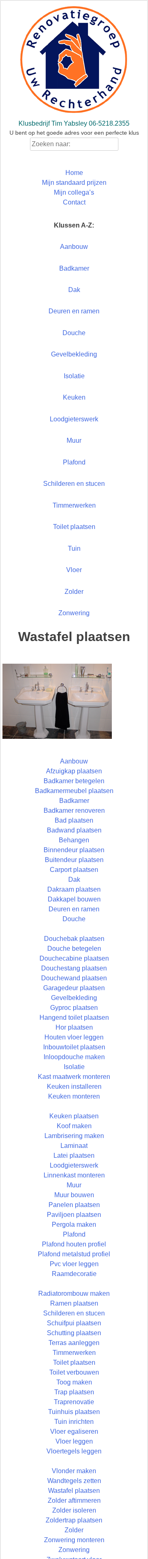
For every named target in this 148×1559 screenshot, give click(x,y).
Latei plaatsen (74, 1155)
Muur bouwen (74, 1194)
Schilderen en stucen (74, 483)
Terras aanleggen (74, 1342)
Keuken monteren (74, 1096)
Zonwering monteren (74, 1539)
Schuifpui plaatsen (74, 1323)
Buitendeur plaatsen (74, 859)
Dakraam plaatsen (74, 889)
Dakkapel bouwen (74, 899)
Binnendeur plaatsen (74, 849)
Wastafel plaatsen (74, 1490)
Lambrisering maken (74, 1135)
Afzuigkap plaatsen (74, 771)
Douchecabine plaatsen (74, 958)
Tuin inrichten (74, 1421)
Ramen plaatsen (74, 1303)
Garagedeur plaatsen (74, 987)
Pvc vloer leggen (74, 1263)
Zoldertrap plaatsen (74, 1520)
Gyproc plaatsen (74, 1007)
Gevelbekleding (74, 354)
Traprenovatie (74, 1401)
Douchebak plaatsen (74, 938)
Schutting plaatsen (74, 1332)
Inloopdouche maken (74, 1056)
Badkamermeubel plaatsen (74, 790)
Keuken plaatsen (74, 1116)
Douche (74, 332)
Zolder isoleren (74, 1510)
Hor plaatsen (74, 1027)
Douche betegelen (74, 948)
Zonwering (74, 612)
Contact (74, 202)
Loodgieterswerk (74, 419)
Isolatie (74, 376)
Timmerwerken (74, 505)
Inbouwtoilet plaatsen (74, 1047)
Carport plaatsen (74, 869)
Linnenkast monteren (74, 1175)
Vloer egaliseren (74, 1431)
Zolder (74, 591)
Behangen (74, 840)
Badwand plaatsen (74, 830)
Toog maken (74, 1382)
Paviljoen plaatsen (74, 1214)
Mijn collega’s (74, 192)
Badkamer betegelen (74, 780)
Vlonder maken (74, 1470)
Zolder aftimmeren (74, 1500)
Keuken (74, 397)
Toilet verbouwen (74, 1372)
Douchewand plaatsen (74, 978)
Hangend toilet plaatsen (74, 1017)
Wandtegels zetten (74, 1480)
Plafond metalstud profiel (74, 1254)
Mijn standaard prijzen (74, 182)
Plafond (74, 462)
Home (74, 172)
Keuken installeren (74, 1086)
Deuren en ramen (74, 311)
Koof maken (74, 1125)
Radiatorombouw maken (74, 1293)
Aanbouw (74, 246)
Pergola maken (74, 1224)
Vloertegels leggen (74, 1451)
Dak (74, 289)
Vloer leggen (74, 1441)
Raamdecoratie (74, 1273)
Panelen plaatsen (74, 1204)
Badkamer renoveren (74, 810)
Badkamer (74, 268)
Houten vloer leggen (74, 1037)
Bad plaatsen (74, 820)
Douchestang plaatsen (74, 968)
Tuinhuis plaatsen (74, 1411)
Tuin (74, 548)
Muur (74, 440)
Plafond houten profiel (74, 1244)
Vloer (74, 569)
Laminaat (74, 1145)
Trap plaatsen (74, 1392)
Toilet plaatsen (74, 526)
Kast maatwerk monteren (74, 1076)
